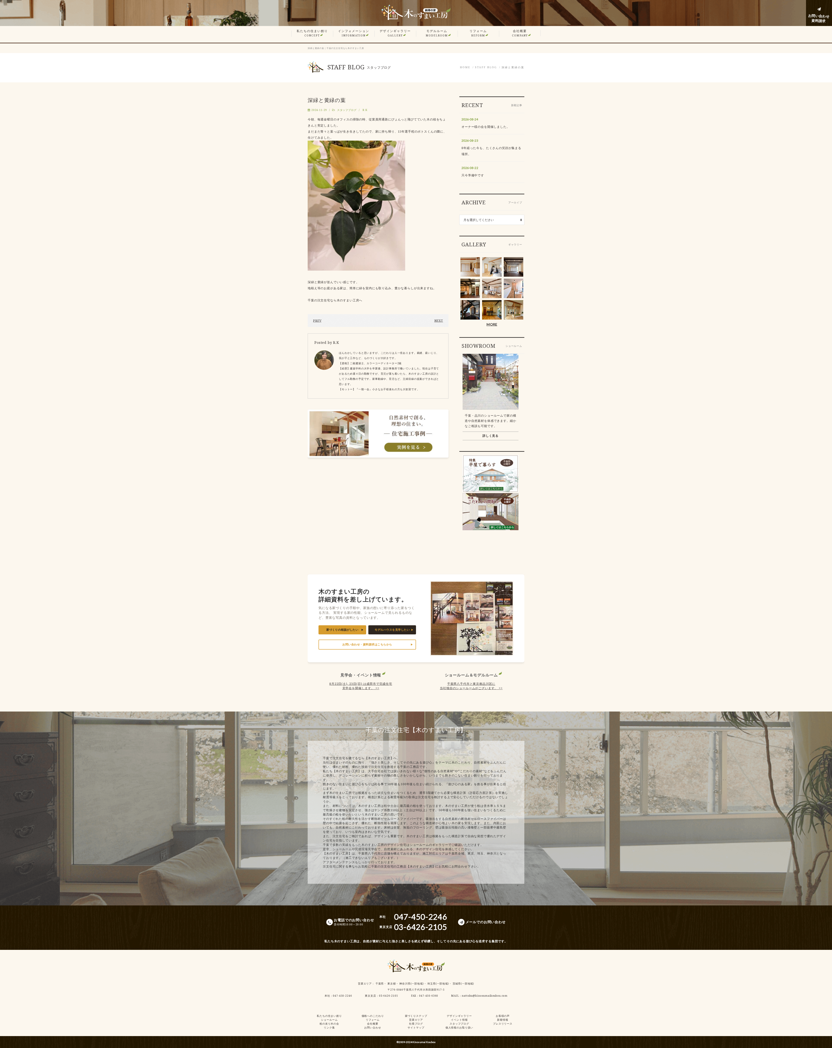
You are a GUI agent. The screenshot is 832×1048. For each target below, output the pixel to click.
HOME (465, 67)
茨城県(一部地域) (463, 983)
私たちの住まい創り (312, 33)
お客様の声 (503, 1016)
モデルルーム (437, 33)
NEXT (438, 320)
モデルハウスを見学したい (392, 630)
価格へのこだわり (373, 1016)
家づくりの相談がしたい (342, 630)
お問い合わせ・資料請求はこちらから (367, 644)
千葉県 (379, 983)
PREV (317, 320)
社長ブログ (416, 1023)
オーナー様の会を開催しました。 (486, 127)
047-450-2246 (342, 996)
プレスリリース (502, 1023)
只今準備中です (473, 175)
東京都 (391, 983)
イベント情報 (459, 1020)
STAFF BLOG (486, 67)
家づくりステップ (416, 1016)
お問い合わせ (372, 1027)
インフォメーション (353, 33)
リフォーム (478, 33)
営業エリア (365, 983)
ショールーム (329, 1020)
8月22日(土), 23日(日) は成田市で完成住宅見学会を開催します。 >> (360, 686)
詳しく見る (491, 435)
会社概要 (520, 33)
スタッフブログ (347, 110)
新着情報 (502, 1020)
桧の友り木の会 (329, 1023)
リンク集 (329, 1027)
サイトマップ (416, 1027)
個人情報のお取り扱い (459, 1027)
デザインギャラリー (395, 33)
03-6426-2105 (388, 996)
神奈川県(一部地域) (411, 983)
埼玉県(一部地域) (438, 983)
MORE (491, 324)
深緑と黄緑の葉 (513, 67)
